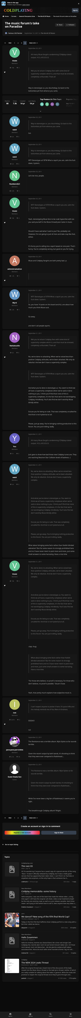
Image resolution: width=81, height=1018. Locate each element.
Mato (23, 868)
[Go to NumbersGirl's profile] (14, 176)
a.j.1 (22, 894)
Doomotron (25, 965)
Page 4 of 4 (32, 43)
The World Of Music (48, 33)
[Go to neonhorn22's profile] (42, 104)
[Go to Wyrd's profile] (14, 294)
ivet (14, 713)
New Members (26, 888)
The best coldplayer (27, 919)
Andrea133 (24, 940)
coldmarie (24, 882)
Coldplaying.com (27, 863)
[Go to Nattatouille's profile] (52, 104)
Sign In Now (58, 833)
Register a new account (22, 833)
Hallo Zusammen (29, 937)
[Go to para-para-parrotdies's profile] (14, 741)
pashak (23, 978)
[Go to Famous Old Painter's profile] (6, 33)
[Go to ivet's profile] (14, 704)
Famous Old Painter (15, 33)
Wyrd (14, 303)
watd (15, 130)
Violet (14, 61)
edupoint (24, 928)
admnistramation (14, 269)
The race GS (27, 866)
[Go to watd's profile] (57, 104)
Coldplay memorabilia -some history (38, 891)
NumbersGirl (14, 184)
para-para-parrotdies (14, 750)
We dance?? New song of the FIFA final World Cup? (45, 916)
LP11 (22, 914)
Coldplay (24, 960)
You (14, 446)
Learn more (4, 4)
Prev (10, 43)
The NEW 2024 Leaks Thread (35, 962)
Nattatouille (15, 346)
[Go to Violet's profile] (14, 52)
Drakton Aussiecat (27, 907)
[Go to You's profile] (14, 438)
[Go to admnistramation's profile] (14, 261)
